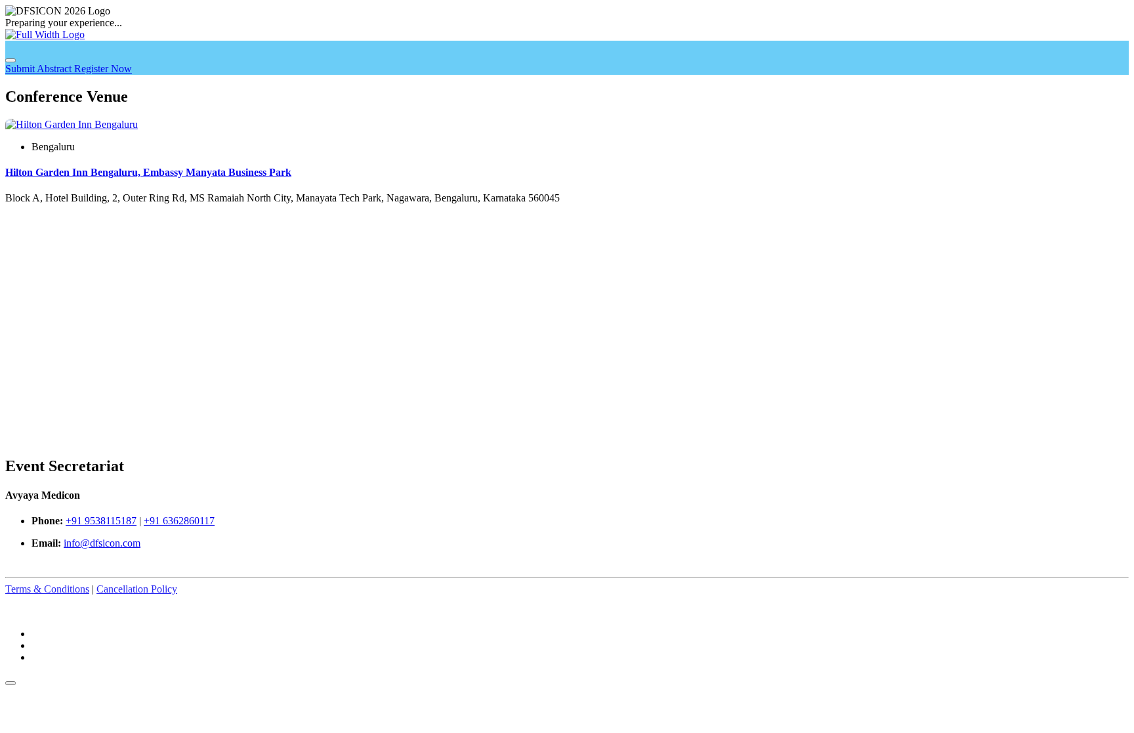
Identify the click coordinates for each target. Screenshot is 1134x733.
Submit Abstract (39, 68)
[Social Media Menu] (10, 683)
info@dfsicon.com (102, 543)
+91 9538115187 (101, 520)
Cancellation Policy (136, 589)
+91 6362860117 (179, 520)
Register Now (103, 68)
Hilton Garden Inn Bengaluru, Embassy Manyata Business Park (148, 172)
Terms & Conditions (47, 589)
